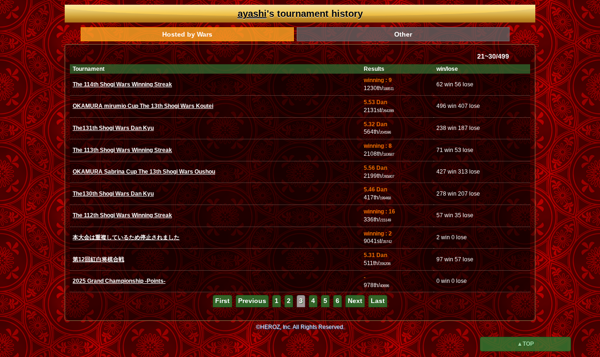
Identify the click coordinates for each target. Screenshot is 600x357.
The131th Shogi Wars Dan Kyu (113, 128)
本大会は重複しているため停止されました (126, 237)
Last (378, 300)
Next (355, 300)
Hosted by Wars (187, 34)
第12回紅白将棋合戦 (98, 259)
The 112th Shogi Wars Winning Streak (122, 215)
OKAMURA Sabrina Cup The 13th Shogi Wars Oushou (144, 171)
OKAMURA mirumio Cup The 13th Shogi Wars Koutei (143, 106)
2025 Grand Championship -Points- (119, 281)
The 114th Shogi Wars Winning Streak (122, 84)
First (222, 300)
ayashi (252, 13)
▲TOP (525, 344)
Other (403, 34)
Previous (252, 300)
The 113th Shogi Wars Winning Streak (122, 150)
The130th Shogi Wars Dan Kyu (113, 193)
